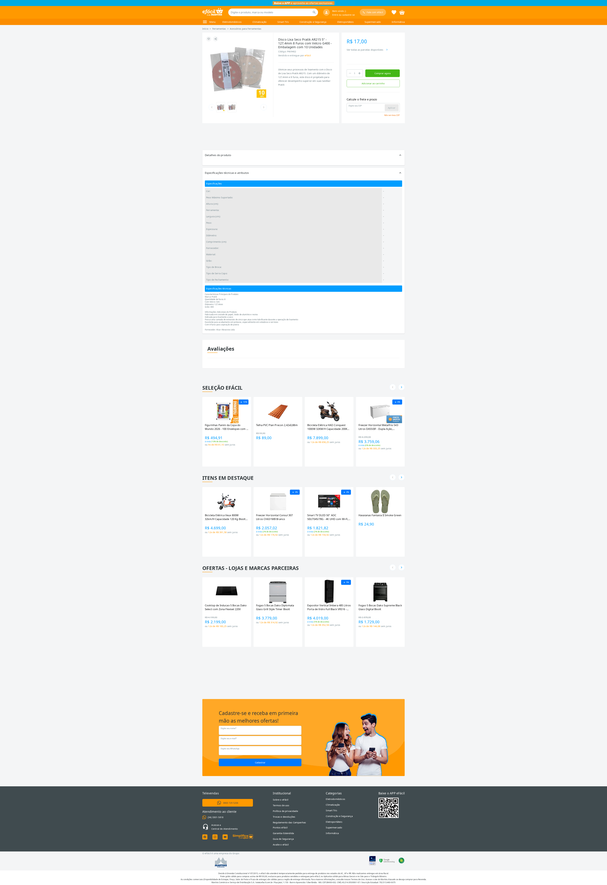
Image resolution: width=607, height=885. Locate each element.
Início (205, 28)
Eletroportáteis (345, 21)
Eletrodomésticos (232, 21)
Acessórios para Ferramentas (245, 28)
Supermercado (373, 21)
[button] (303, 155)
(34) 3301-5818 (215, 817)
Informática (398, 21)
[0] (402, 12)
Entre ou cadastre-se (343, 14)
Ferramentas (219, 28)
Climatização (259, 21)
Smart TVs (282, 21)
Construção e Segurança (313, 21)
